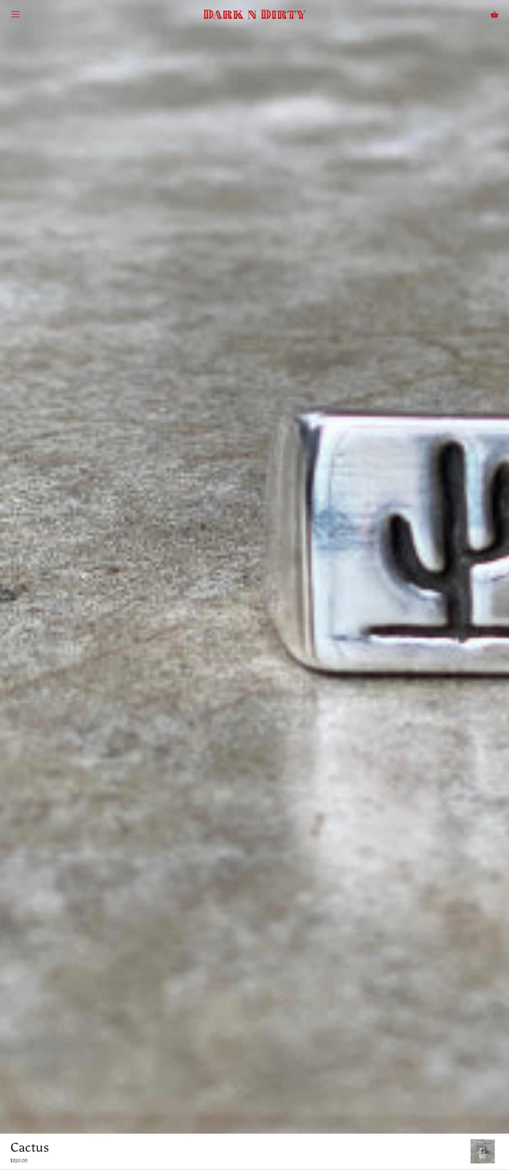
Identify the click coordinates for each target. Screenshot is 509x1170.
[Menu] (15, 15)
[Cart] (494, 14)
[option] (482, 1152)
